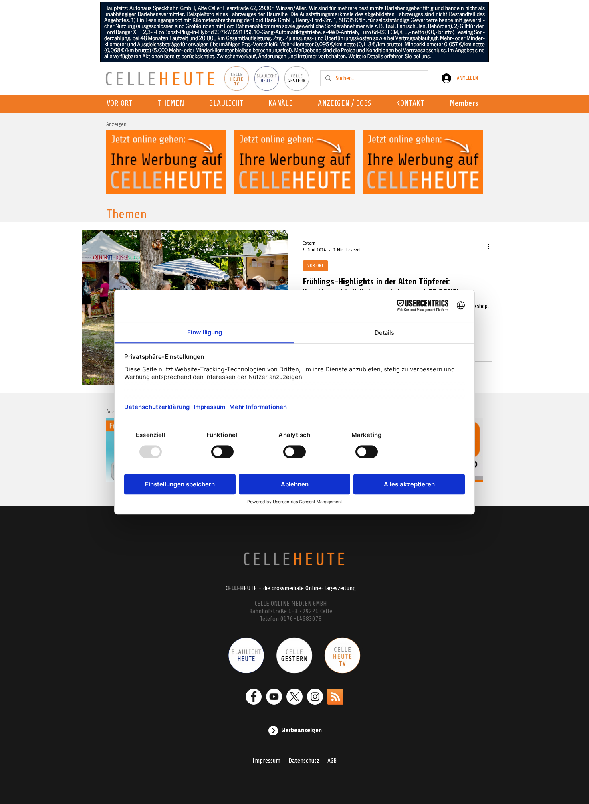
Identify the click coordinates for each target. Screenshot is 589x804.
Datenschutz (303, 760)
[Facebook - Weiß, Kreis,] (254, 697)
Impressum (266, 760)
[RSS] (335, 697)
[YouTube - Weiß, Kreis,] (274, 697)
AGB (332, 760)
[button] (283, 104)
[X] (294, 697)
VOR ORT (315, 265)
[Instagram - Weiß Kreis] (315, 697)
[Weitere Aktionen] (491, 246)
